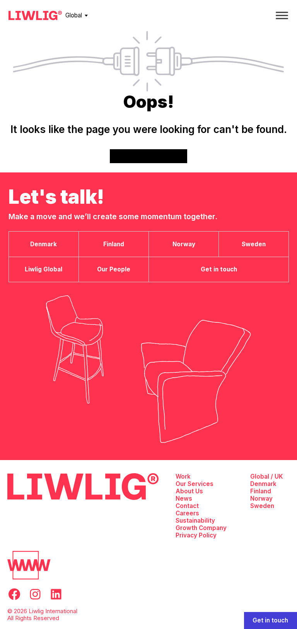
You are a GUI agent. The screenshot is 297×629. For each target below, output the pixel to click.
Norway (261, 498)
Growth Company (201, 528)
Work (183, 476)
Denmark (263, 484)
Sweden (262, 506)
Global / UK (266, 476)
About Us (189, 491)
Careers (187, 513)
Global (73, 15)
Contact (187, 506)
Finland (260, 491)
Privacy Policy (196, 535)
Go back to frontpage (148, 155)
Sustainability (195, 520)
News (184, 498)
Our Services (194, 484)
